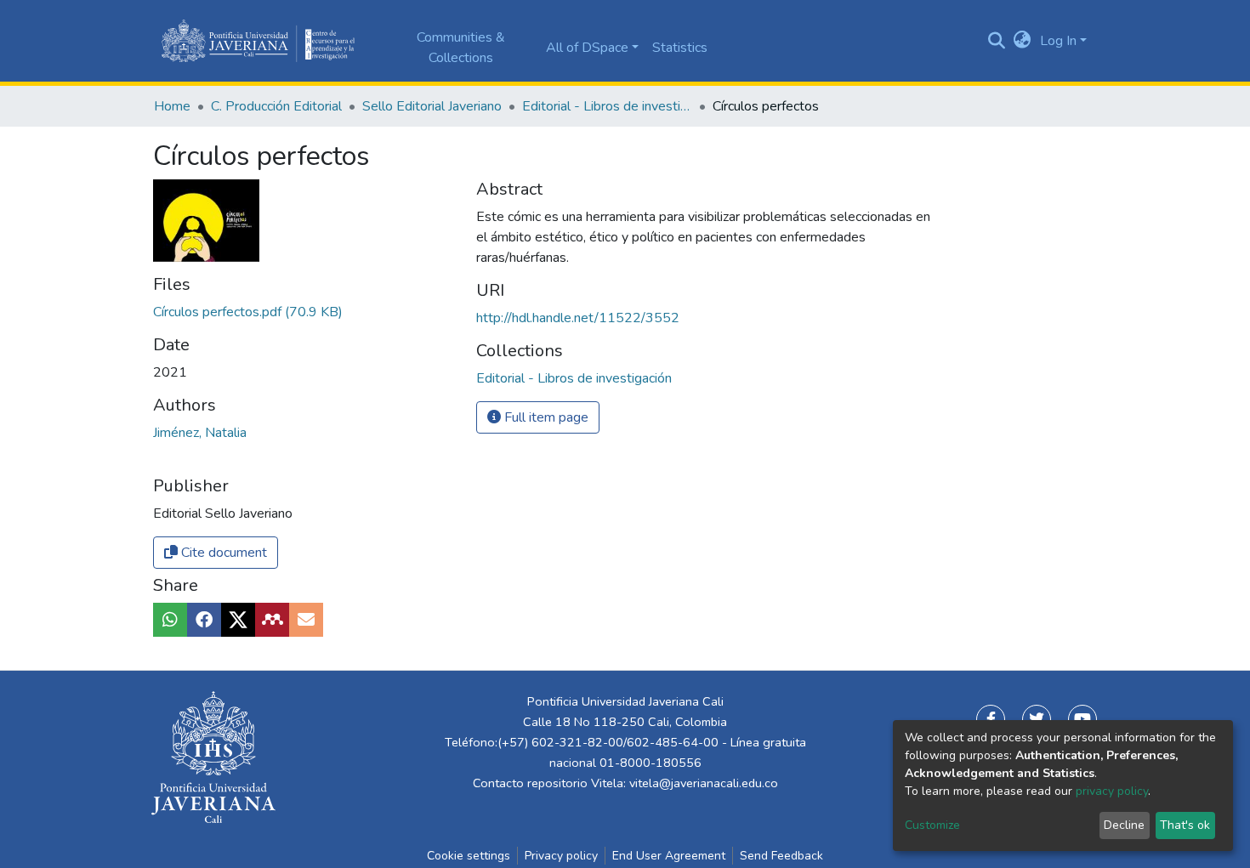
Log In (1058, 40)
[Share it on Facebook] (204, 620)
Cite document (222, 552)
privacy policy (1112, 791)
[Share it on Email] (306, 620)
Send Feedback (781, 856)
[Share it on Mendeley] (272, 620)
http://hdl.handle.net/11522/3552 (577, 318)
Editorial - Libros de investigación (607, 106)
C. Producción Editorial (276, 106)
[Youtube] (1082, 719)
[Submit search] (997, 41)
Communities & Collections (461, 47)
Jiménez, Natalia (200, 432)
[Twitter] (1036, 719)
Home (172, 106)
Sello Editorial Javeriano (432, 106)
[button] (1023, 41)
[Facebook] (990, 719)
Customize (932, 825)
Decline (1124, 825)
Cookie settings (468, 856)
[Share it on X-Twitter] (238, 620)
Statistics (679, 47)
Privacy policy (561, 856)
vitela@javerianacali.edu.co (703, 782)
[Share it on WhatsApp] (170, 620)
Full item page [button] (544, 417)
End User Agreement (668, 856)
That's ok (1185, 825)
